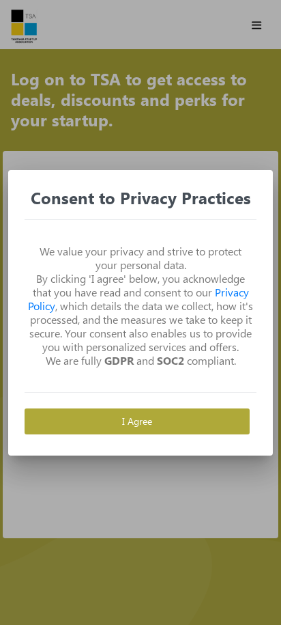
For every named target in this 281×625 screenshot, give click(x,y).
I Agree (137, 421)
